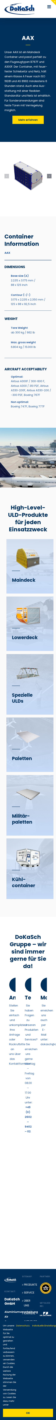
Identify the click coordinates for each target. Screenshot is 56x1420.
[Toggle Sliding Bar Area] (53, 2)
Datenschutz (23, 1325)
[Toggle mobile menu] (49, 7)
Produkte (28, 1284)
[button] (6, 176)
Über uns (27, 1303)
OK (28, 1413)
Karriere (28, 1313)
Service (28, 1292)
